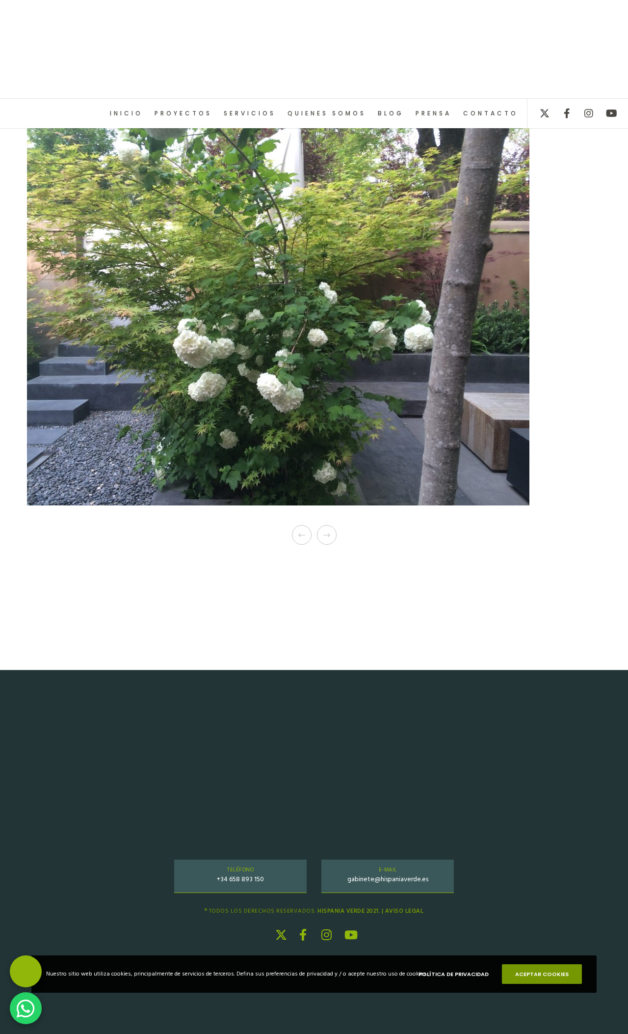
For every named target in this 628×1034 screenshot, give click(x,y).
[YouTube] (605, 113)
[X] (538, 113)
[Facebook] (561, 113)
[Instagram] (583, 113)
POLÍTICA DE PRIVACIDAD (454, 974)
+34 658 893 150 (240, 879)
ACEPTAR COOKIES (542, 974)
